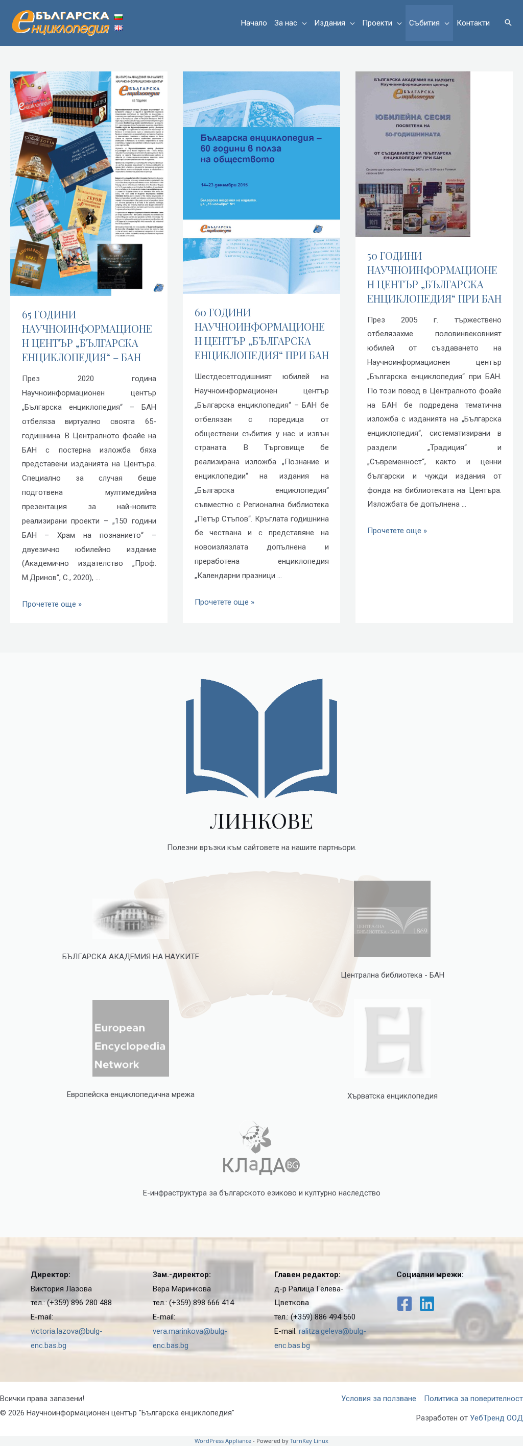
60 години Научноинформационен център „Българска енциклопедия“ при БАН (262, 333)
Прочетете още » (52, 604)
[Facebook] (404, 1303)
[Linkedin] (427, 1303)
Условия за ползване (378, 1398)
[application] (302, 23)
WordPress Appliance (223, 1440)
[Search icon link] (508, 23)
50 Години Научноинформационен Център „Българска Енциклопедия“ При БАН (434, 276)
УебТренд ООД (496, 1418)
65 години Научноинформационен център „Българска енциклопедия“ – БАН (87, 335)
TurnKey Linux (309, 1440)
